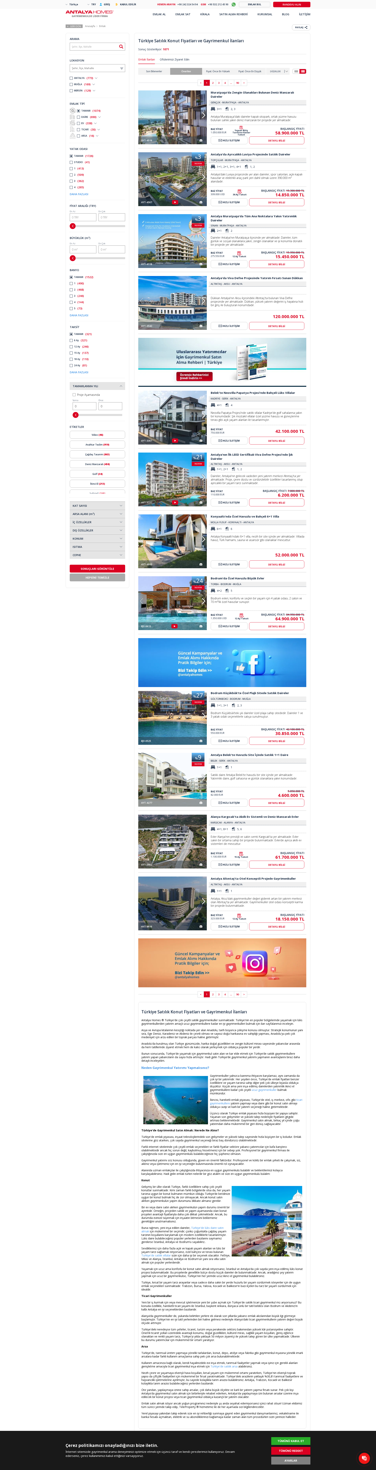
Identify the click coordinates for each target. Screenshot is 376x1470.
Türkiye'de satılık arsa (224, 1366)
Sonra (75, 400)
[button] (203, 115)
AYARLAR (291, 1460)
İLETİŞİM (304, 14)
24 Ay (80, 365)
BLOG (285, 14)
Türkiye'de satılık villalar (156, 1255)
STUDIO (82, 162)
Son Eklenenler (154, 71)
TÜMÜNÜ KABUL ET (290, 1441)
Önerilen (186, 71)
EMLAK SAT (183, 14)
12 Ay (81, 346)
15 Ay (81, 353)
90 (237, 83)
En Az (72, 211)
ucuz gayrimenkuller (264, 1090)
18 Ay (81, 359)
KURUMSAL (265, 14)
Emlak (102, 26)
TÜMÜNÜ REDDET (291, 1451)
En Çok (102, 211)
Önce (101, 400)
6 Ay (80, 340)
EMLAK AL (159, 14)
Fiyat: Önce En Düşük (250, 71)
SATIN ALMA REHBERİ (233, 14)
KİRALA (205, 14)
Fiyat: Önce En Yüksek (218, 71)
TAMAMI (90, 111)
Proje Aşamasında (88, 395)
